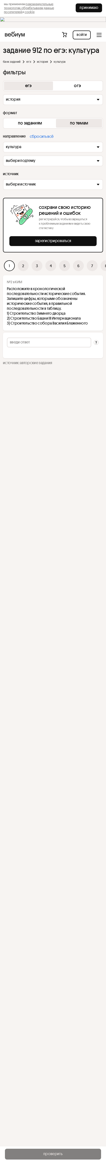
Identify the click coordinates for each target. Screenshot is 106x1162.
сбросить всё (42, 136)
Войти (82, 34)
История (42, 61)
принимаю (89, 7)
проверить (53, 1153)
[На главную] (15, 35)
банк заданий (11, 61)
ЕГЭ (28, 61)
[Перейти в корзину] (65, 35)
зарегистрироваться (53, 240)
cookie (30, 12)
